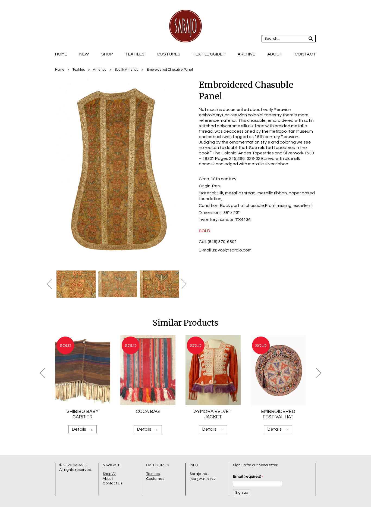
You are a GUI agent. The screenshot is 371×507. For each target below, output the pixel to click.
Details (82, 429)
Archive (246, 54)
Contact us (112, 483)
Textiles (134, 54)
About (274, 54)
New (84, 54)
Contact (305, 54)
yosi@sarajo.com (234, 250)
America (99, 69)
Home (61, 54)
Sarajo (80, 465)
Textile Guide (207, 54)
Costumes (168, 54)
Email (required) (248, 476)
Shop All (109, 474)
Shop (107, 54)
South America (127, 69)
